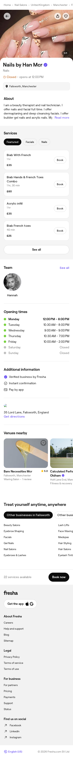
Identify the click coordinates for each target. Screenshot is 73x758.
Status (7, 709)
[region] (36, 36)
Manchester (60, 4)
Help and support (14, 628)
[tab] (12, 142)
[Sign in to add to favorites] (66, 16)
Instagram (15, 737)
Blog (6, 634)
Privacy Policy (12, 656)
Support (8, 703)
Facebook (15, 725)
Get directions (14, 416)
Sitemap (8, 640)
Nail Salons (21, 4)
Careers (8, 622)
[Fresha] (36, 593)
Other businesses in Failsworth (28, 515)
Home (7, 4)
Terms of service (13, 662)
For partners (11, 685)
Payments (9, 697)
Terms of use (11, 668)
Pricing (8, 691)
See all (64, 267)
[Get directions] (36, 405)
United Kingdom (40, 4)
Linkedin (14, 731)
